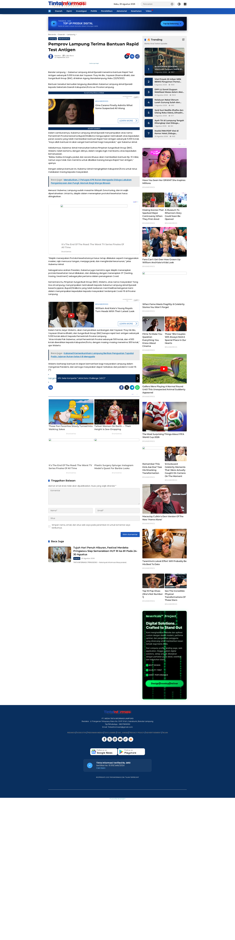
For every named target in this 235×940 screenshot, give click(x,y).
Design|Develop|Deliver (164, 683)
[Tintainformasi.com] (67, 4)
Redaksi (58, 55)
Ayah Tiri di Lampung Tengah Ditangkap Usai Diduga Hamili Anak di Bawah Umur (169, 122)
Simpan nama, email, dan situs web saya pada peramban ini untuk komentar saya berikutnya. (91, 526)
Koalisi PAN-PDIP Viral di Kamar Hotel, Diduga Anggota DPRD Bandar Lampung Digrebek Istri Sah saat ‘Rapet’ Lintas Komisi (169, 132)
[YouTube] (120, 741)
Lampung (52, 39)
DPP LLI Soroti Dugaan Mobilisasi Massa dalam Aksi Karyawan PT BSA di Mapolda (169, 91)
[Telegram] (132, 387)
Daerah (77, 558)
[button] (172, 4)
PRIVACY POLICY (136, 732)
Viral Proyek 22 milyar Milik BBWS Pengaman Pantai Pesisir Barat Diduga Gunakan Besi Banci (168, 80)
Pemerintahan (64, 39)
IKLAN (165, 732)
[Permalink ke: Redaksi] (51, 56)
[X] (109, 741)
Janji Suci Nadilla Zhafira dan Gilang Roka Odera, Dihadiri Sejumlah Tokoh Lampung (169, 111)
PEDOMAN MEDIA (95, 732)
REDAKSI (71, 732)
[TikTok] (125, 741)
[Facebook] (121, 387)
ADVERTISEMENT (153, 732)
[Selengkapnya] (183, 39)
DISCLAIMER (110, 732)
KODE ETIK (81, 732)
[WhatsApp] (137, 387)
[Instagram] (115, 741)
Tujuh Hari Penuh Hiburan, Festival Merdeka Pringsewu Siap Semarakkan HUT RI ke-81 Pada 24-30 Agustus (105, 551)
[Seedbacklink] (130, 739)
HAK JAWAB (122, 732)
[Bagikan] (137, 56)
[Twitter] (126, 387)
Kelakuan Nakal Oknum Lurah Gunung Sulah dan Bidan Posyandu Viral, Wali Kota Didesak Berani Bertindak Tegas (168, 101)
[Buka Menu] (185, 4)
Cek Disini (100, 768)
